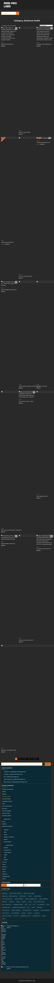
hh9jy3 (16, 282)
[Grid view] (18, 26)
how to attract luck (6, 904)
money (33, 907)
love (30, 904)
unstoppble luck (36, 915)
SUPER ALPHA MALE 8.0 (13, 776)
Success (4, 862)
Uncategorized (6, 876)
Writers (4, 878)
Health (5, 854)
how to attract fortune (39, 901)
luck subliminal (40, 904)
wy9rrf (34, 392)
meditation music (6, 907)
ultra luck (15, 915)
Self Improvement (6, 815)
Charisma (4, 901)
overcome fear (5, 910)
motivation (39, 907)
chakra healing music (7, 898)
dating (17, 901)
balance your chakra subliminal (9, 896)
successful (36, 913)
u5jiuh (51, 536)
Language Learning (7, 801)
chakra (30, 896)
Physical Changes (6, 810)
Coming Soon (7, 850)
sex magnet (36, 910)
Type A (4, 864)
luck (34, 904)
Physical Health (6, 813)
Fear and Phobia (6, 798)
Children (4, 794)
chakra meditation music (31, 898)
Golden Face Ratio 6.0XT (16, 774)
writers (3, 918)
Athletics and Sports (9, 837)
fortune (30, 901)
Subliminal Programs (7, 826)
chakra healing (37, 896)
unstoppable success (25, 915)
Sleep (3, 821)
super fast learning (6, 915)
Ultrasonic (4, 874)
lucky (48, 904)
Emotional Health (6, 796)
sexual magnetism (45, 910)
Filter (4, 885)
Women (6, 859)
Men (5, 857)
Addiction (6, 829)
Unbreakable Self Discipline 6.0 (18, 771)
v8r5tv (51, 28)
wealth (44, 915)
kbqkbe (49, 138)
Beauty (6, 839)
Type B (4, 869)
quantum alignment (15, 910)
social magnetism (15, 913)
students (24, 913)
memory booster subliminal (18, 907)
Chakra (4, 791)
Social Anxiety (5, 913)
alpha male (4, 893)
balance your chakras (29, 893)
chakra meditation (19, 898)
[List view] (20, 26)
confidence (11, 901)
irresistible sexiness (18, 904)
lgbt (26, 904)
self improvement (27, 910)
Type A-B (4, 866)
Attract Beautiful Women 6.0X (20, 782)
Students (4, 823)
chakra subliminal (43, 898)
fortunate (24, 901)
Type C (4, 871)
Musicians (4, 808)
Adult (5, 832)
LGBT (3, 803)
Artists (5, 834)
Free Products (7, 852)
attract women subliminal (16, 893)
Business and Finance (7, 789)
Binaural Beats (7, 841)
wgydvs (16, 28)
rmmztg (16, 536)
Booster (6, 847)
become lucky (22, 896)
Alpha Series (7, 819)
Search (17, 13)
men (28, 907)
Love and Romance (7, 806)
